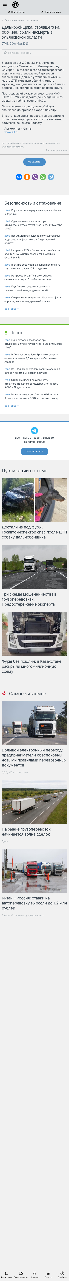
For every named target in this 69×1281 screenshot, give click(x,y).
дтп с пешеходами (29, 143)
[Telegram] (51, 177)
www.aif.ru (11, 132)
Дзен (5, 841)
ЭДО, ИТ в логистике (15, 772)
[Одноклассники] (27, 177)
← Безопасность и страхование (20, 20)
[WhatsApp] (43, 177)
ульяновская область (13, 146)
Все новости (11, 308)
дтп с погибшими (10, 143)
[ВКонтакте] (19, 177)
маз (42, 143)
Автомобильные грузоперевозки (23, 915)
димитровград (52, 143)
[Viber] (35, 177)
